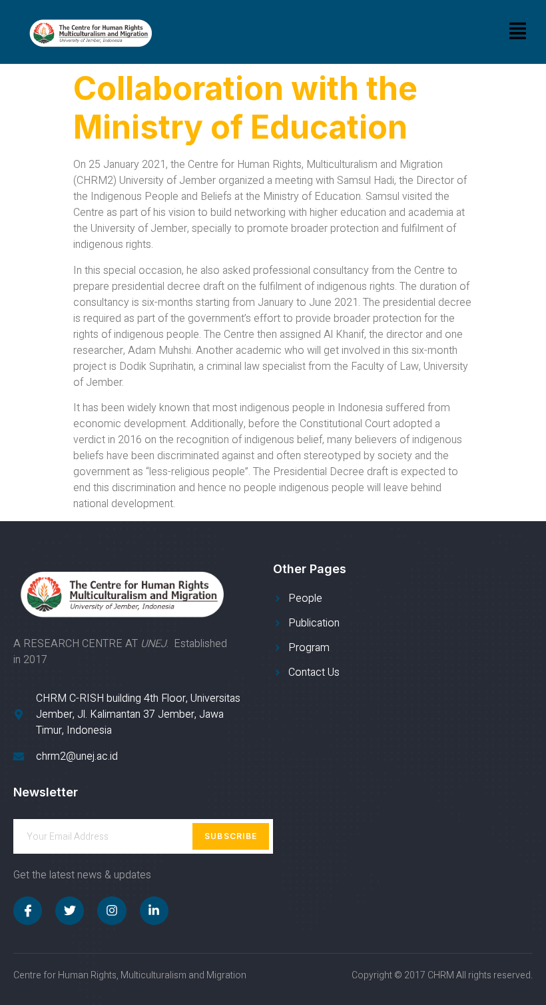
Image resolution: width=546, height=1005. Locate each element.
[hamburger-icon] (518, 32)
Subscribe (231, 836)
